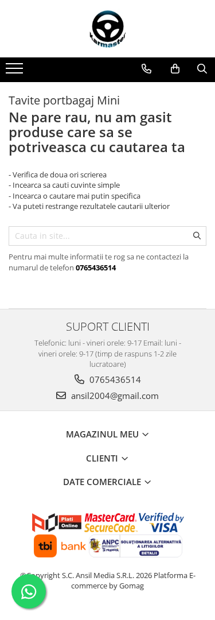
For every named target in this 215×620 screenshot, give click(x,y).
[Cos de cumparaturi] (175, 68)
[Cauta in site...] (202, 68)
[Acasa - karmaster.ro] (107, 29)
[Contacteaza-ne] (146, 68)
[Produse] (16, 71)
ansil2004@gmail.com (114, 395)
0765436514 (114, 379)
